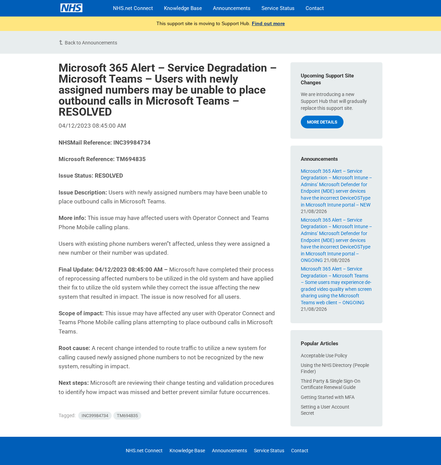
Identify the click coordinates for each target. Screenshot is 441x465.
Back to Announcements (91, 42)
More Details (322, 122)
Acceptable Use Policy (324, 355)
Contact (315, 8)
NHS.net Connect (133, 8)
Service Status (278, 8)
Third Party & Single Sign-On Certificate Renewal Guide (330, 384)
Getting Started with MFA (328, 397)
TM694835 (127, 415)
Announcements (231, 8)
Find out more (268, 23)
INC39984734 (95, 415)
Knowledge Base (183, 8)
